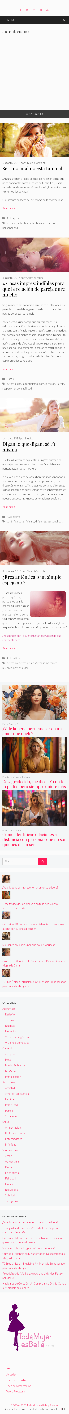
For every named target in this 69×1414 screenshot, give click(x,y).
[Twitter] (27, 10)
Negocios (11, 1031)
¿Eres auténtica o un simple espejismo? (31, 580)
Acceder (11, 1374)
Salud (5, 1122)
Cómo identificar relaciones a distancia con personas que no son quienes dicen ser (34, 839)
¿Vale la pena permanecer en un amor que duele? (32, 731)
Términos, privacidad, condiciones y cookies (37, 1409)
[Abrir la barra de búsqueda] (64, 20)
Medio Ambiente (15, 1065)
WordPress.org (15, 1391)
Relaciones (7, 777)
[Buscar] (42, 861)
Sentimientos (10, 1150)
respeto (7, 388)
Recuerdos (11, 1189)
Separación (14, 724)
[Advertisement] (34, 74)
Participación (13, 1076)
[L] (63, 1409)
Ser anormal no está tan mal (32, 168)
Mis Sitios (11, 1071)
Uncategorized (11, 1201)
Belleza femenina (15, 1133)
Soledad (10, 1195)
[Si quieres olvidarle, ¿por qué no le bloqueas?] (6, 938)
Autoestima (13, 516)
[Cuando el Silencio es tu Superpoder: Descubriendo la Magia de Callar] (6, 954)
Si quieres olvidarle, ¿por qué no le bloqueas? (28, 945)
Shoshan (8, 1409)
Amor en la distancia (11, 830)
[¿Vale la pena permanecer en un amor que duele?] (34, 717)
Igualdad (10, 1025)
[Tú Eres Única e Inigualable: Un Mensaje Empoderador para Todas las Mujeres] (6, 974)
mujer (53, 663)
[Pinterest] (40, 10)
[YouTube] (47, 10)
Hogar (9, 1059)
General (7, 1048)
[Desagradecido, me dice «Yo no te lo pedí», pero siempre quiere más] (34, 770)
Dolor (8, 1167)
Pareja (10, 378)
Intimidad (10, 1144)
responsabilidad (22, 388)
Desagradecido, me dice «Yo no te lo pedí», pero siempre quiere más (34, 784)
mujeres (7, 668)
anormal (11, 223)
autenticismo (37, 223)
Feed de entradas (16, 1380)
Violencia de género (21, 777)
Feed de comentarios (18, 1386)
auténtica (22, 223)
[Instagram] (34, 10)
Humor (9, 1184)
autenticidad (14, 383)
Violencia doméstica (17, 1042)
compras (10, 1054)
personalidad (10, 227)
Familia (9, 1099)
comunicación (47, 383)
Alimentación (13, 1127)
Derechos (8, 1020)
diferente (51, 223)
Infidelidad (11, 1105)
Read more (8, 208)
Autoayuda (13, 218)
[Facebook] (20, 10)
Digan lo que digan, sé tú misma (28, 447)
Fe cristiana (12, 1172)
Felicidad (10, 1178)
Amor (8, 1155)
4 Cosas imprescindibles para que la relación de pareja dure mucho (33, 289)
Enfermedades (13, 1138)
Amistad (10, 1088)
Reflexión (10, 1014)
